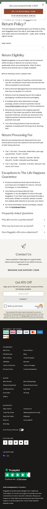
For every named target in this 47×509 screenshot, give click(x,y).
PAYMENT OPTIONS (12, 329)
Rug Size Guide (8, 416)
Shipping (27, 416)
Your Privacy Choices (10, 430)
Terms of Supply (29, 365)
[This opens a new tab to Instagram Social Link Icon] (10, 442)
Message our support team (23, 270)
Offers (5, 396)
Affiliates (6, 362)
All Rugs (26, 393)
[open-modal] (43, 4)
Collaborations (8, 389)
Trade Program (29, 358)
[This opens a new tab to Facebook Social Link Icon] (5, 442)
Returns (6, 420)
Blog (25, 354)
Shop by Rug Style (9, 385)
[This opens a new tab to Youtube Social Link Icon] (21, 442)
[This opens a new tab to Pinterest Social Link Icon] (16, 442)
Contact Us (28, 409)
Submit (24, 299)
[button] (23, 220)
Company (8, 347)
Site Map (6, 424)
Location (8, 452)
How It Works (28, 350)
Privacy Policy (8, 369)
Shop (6, 378)
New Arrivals (7, 381)
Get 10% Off (23, 282)
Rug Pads (27, 389)
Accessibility (28, 420)
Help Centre (7, 409)
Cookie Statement (30, 369)
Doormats (6, 393)
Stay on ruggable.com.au (23, 16)
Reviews (26, 362)
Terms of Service (9, 365)
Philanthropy (7, 354)
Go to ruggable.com (23, 11)
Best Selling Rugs (30, 381)
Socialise (8, 438)
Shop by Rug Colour (31, 385)
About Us (6, 350)
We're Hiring (7, 358)
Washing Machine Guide (32, 412)
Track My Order (8, 412)
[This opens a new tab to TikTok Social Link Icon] (26, 442)
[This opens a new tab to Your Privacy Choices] (21, 430)
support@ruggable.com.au (16, 106)
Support (7, 406)
